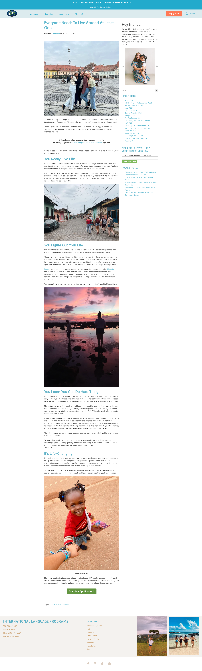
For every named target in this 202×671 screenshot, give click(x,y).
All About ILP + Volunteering (138, 103)
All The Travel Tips (134, 105)
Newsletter (91, 646)
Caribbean (131, 110)
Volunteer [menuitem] (34, 14)
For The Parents (133, 118)
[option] (140, 66)
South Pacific (132, 133)
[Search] (156, 90)
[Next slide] (196, 636)
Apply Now (174, 14)
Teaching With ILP (134, 136)
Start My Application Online (100, 7)
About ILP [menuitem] (79, 14)
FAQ (88, 629)
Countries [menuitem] (49, 14)
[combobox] (138, 90)
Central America (133, 113)
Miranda (110, 269)
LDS (128, 123)
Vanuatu (129, 141)
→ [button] (157, 67)
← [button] (123, 67)
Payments (91, 642)
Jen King (56, 33)
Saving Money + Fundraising (138, 128)
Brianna (47, 269)
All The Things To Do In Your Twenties (86, 142)
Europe (130, 115)
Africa (129, 100)
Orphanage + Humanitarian (137, 126)
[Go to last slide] (139, 636)
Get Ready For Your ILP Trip (137, 121)
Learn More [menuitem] (64, 14)
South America (132, 131)
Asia (129, 108)
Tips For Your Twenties (59, 604)
